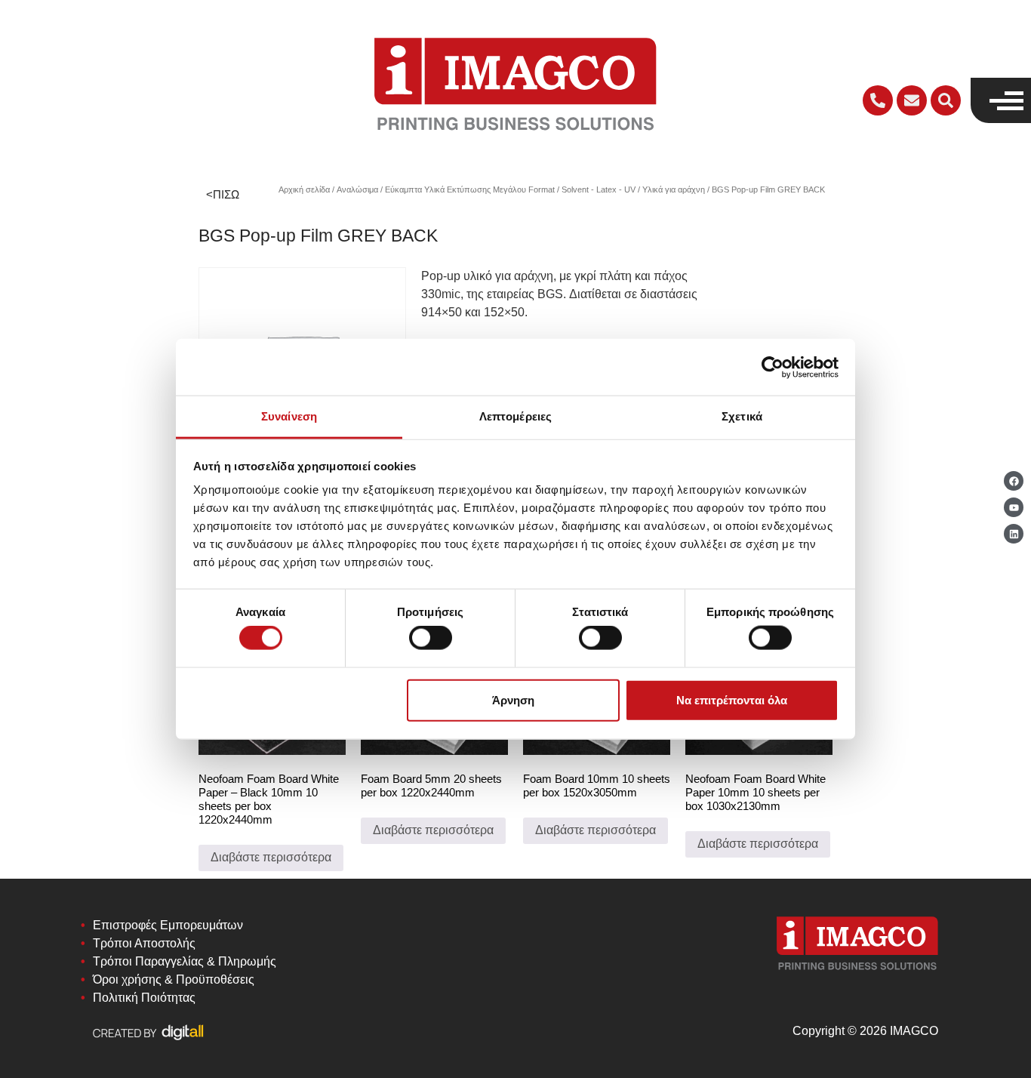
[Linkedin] (1013, 534)
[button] (946, 100)
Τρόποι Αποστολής (144, 943)
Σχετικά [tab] (742, 416)
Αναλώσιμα (357, 189)
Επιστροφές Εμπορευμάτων (168, 925)
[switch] (430, 638)
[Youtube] (1013, 507)
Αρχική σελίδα (304, 189)
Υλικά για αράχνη (673, 189)
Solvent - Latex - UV (599, 189)
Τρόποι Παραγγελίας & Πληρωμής (184, 961)
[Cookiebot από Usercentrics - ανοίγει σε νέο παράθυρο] (772, 367)
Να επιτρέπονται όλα (731, 699)
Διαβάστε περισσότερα (271, 857)
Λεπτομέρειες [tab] (515, 416)
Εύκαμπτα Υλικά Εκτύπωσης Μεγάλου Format (470, 189)
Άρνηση (513, 699)
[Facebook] (1013, 481)
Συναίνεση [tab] (289, 416)
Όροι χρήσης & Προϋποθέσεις (173, 979)
